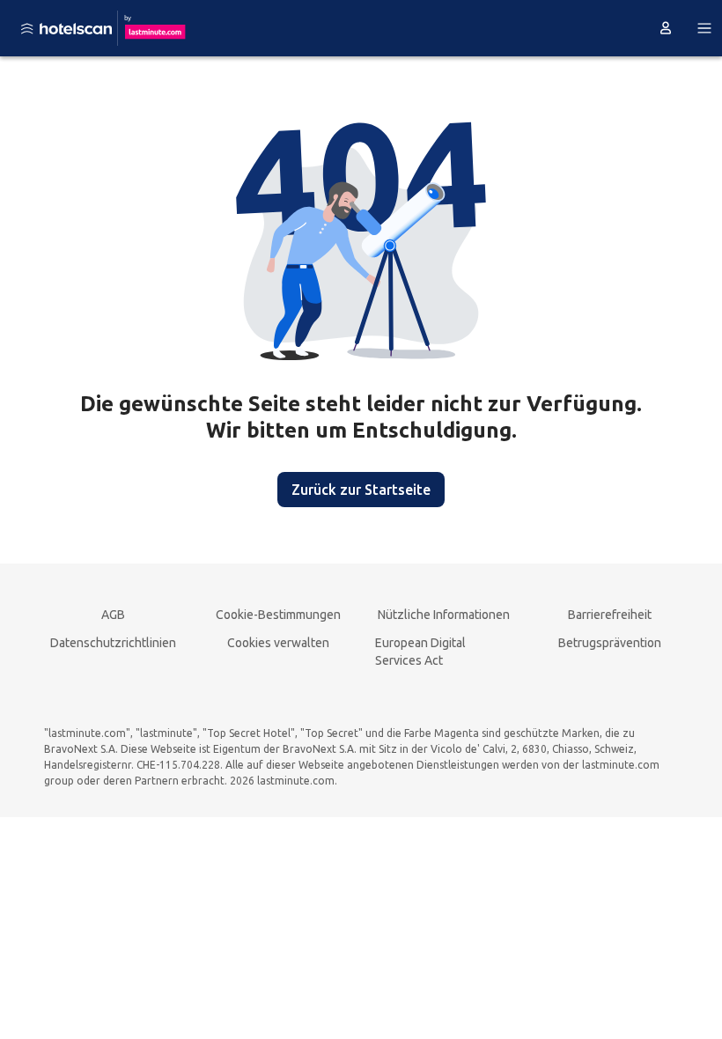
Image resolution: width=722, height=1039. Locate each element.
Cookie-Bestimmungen (278, 615)
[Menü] (704, 28)
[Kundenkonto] (666, 28)
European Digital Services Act (420, 651)
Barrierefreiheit (610, 615)
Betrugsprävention (609, 643)
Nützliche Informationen (444, 615)
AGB (113, 615)
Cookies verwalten (278, 643)
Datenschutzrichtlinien (113, 643)
